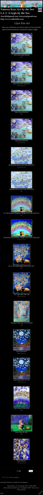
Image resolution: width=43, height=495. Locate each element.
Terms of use (35, 488)
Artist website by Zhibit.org (11, 488)
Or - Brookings (20, 486)
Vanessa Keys (11, 486)
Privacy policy (21, 489)
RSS (2, 493)
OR (26, 486)
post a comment (14, 477)
